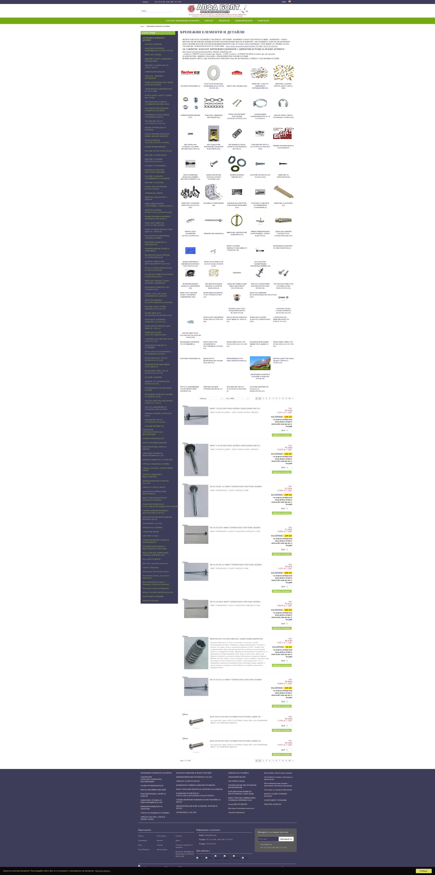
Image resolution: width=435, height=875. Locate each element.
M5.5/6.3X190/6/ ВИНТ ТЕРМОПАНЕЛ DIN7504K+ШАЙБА (235, 602)
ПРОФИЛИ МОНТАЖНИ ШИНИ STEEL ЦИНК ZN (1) (259, 344)
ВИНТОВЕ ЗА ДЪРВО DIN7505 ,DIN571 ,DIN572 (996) (283, 86)
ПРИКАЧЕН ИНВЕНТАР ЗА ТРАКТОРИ (151, 808)
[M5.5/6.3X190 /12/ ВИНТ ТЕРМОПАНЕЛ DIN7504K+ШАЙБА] (196, 582)
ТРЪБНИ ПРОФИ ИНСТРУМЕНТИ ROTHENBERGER (242, 786)
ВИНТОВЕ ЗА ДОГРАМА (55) (283, 204)
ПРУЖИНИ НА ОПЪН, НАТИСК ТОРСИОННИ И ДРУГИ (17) (236, 147)
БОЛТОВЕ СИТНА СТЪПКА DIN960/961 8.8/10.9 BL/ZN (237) (283, 311)
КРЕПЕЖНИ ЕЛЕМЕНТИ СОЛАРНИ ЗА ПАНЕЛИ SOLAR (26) (260, 376)
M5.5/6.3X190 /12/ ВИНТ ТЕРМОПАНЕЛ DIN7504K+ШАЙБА (236, 565)
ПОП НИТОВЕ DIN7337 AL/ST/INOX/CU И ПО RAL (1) (236, 389)
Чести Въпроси (143, 849)
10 (289, 398)
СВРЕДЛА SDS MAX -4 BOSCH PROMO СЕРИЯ (153, 818)
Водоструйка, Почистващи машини (278, 773)
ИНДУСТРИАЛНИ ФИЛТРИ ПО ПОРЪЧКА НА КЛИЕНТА (199, 789)
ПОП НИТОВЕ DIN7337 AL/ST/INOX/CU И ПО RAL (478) (260, 147)
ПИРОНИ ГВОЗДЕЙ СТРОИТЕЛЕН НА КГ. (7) (212, 388)
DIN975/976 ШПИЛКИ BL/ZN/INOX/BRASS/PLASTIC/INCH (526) (263, 295)
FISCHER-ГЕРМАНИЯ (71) (190, 86)
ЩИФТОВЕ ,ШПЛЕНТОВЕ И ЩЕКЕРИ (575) (237, 234)
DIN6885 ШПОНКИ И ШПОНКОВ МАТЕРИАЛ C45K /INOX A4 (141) (190, 264)
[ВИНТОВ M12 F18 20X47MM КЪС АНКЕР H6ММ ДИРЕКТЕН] (196, 670)
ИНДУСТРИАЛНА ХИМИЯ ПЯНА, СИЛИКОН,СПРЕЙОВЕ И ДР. (242, 799)
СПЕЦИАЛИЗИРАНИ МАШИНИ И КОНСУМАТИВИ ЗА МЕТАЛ (198, 801)
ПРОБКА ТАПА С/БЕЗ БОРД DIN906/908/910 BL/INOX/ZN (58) (237, 311)
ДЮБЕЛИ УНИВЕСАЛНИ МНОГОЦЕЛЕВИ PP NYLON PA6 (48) (237, 286)
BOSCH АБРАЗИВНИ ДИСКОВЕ (153, 790)
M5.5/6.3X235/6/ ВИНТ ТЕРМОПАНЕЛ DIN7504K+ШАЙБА (235, 528)
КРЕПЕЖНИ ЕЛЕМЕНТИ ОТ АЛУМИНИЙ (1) (189, 343)
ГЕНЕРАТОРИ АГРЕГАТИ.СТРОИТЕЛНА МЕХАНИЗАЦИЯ (151, 779)
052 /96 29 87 (211, 844)
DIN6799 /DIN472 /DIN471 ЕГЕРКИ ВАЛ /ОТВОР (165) (283, 116)
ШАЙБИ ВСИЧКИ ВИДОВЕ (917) (237, 176)
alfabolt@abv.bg (210, 835)
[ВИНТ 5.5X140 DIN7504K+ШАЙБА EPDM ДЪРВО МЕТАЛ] (196, 477)
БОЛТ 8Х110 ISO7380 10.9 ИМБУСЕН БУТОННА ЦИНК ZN (235, 717)
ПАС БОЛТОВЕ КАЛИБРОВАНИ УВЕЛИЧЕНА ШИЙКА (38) (260, 264)
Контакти (263, 21)
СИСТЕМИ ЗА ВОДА (236, 781)
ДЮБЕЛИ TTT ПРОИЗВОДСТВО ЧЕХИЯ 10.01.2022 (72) (213, 361)
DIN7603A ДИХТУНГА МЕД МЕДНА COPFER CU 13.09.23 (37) (283, 361)
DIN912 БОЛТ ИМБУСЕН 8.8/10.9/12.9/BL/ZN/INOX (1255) (213, 264)
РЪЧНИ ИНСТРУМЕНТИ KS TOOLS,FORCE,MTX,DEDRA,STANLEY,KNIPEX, (195, 795)
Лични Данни (162, 849)
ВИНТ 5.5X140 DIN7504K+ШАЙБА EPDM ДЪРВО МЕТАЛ (235, 446)
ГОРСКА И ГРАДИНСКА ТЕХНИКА (155, 813)
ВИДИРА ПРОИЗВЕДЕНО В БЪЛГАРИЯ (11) (283, 147)
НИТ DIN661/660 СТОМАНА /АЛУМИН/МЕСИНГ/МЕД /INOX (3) (190, 147)
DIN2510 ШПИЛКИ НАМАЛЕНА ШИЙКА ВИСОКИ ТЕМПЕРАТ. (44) (190, 177)
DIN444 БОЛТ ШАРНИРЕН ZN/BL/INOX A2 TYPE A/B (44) (213, 319)
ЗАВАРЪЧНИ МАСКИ (236, 777)
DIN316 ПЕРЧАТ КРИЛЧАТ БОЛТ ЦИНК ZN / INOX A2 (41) (237, 319)
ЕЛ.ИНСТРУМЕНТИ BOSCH (152, 786)
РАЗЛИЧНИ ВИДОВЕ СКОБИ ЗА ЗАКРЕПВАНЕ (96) (190, 286)
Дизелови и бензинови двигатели (241, 808)
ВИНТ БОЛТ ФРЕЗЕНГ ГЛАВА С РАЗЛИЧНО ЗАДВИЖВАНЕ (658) (189, 295)
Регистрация (161, 836)
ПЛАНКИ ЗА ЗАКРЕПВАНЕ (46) (214, 204)
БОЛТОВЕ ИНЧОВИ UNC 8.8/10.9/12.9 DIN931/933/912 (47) (259, 389)
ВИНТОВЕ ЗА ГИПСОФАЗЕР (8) (283, 176)
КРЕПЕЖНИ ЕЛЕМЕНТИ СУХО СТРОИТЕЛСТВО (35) (213, 295)
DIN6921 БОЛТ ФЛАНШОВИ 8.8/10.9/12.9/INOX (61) (190, 234)
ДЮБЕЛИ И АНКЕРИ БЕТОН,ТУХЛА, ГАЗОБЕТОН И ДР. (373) (283, 234)
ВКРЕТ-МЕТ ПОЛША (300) (237, 86)
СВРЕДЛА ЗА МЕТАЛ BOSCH (188, 781)
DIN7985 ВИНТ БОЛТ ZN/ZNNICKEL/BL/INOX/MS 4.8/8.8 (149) (190, 335)
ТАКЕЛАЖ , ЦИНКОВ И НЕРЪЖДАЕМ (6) (214, 116)
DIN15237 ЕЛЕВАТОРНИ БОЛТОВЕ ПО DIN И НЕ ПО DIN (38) (260, 286)
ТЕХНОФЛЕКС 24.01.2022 (186, 812)
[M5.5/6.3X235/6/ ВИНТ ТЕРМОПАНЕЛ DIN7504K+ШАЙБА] (196, 545)
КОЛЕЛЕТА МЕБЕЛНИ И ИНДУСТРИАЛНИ (193, 773)
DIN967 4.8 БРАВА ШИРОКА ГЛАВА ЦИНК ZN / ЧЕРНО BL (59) (237, 248)
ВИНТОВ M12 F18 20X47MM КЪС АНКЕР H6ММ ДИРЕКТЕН (236, 639)
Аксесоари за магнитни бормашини (278, 790)
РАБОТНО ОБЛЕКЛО (272, 804)
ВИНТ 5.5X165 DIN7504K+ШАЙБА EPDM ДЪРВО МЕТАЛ (235, 408)
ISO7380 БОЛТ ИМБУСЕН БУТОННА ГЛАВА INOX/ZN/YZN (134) (283, 286)
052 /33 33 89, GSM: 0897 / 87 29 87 (168, 2)
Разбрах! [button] (424, 871)
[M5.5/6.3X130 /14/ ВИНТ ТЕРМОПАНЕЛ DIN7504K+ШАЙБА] (196, 697)
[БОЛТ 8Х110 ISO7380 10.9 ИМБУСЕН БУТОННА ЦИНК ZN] (196, 730)
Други (178, 840)
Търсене (160, 845)
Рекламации (142, 840)
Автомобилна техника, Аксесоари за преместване (278, 778)
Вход (140, 845)
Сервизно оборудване (236, 812)
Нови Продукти (243, 21)
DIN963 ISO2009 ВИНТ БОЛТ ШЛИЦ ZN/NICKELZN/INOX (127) (237, 116)
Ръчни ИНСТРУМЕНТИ (237, 804)
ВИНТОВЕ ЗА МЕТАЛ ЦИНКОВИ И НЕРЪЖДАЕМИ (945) (260, 86)
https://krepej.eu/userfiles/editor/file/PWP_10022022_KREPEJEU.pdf (207, 52)
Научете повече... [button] (103, 871)
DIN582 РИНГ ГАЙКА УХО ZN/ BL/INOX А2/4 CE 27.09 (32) (283, 344)
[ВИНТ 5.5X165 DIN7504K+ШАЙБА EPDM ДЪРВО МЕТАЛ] (196, 426)
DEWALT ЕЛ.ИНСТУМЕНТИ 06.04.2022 (275, 795)
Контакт (160, 840)
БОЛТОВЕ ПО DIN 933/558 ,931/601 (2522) (260, 176)
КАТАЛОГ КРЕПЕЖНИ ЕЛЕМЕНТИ (182, 21)
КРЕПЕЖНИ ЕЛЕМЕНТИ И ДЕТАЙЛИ (156, 773)
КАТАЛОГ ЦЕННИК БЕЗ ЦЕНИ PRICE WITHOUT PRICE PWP (185, 854)
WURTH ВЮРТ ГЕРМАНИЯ (275, 800)
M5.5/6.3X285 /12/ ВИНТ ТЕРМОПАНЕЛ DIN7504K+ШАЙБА (236, 487)
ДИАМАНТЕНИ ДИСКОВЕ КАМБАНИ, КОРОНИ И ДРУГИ (196, 807)
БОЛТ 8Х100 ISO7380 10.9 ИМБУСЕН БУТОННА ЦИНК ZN (235, 741)
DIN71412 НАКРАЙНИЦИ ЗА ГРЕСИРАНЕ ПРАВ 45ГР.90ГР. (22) (189, 389)
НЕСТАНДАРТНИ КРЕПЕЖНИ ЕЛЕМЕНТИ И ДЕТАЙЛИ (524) (213, 147)
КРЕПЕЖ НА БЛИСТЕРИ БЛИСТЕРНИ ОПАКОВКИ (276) (237, 205)
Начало (209, 21)
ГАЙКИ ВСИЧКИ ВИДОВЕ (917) (190, 116)
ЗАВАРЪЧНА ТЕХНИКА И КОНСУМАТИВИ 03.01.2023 (152, 801)
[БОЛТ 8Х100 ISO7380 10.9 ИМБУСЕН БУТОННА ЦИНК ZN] (196, 754)
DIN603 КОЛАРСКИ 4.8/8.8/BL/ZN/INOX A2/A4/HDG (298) (213, 177)
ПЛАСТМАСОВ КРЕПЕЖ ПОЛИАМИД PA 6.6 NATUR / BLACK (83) (214, 86)
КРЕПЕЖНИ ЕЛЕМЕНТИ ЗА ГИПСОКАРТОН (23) (282, 247)
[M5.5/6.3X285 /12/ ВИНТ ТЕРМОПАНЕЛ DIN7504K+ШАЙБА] (196, 518)
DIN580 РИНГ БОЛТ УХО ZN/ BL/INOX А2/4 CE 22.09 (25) (237, 344)
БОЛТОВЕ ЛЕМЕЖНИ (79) (190, 358)
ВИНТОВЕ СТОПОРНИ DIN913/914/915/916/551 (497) (190, 205)
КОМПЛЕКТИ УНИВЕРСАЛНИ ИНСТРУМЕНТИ (195, 785)
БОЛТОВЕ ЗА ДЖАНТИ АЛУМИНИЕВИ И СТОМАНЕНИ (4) (260, 205)
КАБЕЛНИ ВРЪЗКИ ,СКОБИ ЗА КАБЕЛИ (153, 795)
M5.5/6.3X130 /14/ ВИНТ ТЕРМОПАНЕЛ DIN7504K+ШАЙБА (236, 680)
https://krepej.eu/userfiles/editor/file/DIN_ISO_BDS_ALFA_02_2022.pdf (252, 46)
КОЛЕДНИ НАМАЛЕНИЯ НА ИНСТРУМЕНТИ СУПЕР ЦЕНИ (241, 793)
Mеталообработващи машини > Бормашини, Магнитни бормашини (278, 785)
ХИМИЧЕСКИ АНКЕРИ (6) (214, 233)
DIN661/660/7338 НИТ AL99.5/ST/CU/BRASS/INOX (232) (260, 319)
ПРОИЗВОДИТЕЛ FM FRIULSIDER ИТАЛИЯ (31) (236, 360)
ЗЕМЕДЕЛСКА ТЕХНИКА (238, 773)
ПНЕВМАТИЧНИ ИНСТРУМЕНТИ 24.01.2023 (194, 777)
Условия (179, 836)
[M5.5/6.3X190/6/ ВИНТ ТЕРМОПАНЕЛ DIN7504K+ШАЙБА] (196, 619)
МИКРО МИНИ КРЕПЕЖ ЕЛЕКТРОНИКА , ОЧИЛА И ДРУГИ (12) (260, 234)
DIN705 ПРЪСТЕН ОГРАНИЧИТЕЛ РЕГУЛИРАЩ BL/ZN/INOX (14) (213, 345)
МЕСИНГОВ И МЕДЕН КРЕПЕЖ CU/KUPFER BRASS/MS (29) (213, 286)
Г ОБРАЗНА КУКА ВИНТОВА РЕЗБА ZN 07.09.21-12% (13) (281, 319)
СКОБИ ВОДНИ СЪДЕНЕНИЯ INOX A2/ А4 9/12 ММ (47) (260, 116)
